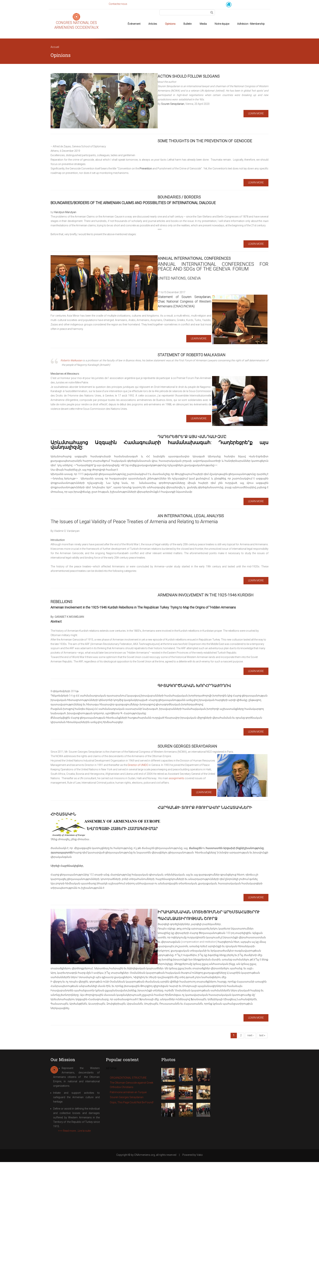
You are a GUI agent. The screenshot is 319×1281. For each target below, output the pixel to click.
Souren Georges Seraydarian (187, 746)
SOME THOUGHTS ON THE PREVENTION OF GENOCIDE (205, 141)
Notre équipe (222, 23)
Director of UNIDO (138, 765)
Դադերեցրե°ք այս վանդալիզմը (192, 436)
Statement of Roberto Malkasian (191, 355)
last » (262, 1035)
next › (250, 1035)
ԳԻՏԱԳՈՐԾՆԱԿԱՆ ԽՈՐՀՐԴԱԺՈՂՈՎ (194, 685)
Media (203, 23)
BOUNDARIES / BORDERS (179, 197)
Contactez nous (118, 3)
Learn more (256, 113)
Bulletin (187, 23)
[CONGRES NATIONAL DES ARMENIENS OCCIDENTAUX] (76, 18)
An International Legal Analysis (191, 516)
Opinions (170, 23)
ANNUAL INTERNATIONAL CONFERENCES (194, 258)
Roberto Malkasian (71, 360)
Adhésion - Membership (251, 23)
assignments (176, 778)
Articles (152, 23)
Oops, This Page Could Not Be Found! (131, 1102)
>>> (74, 1130)
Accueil (55, 46)
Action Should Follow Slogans (189, 76)
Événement (134, 23)
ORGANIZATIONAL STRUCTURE (128, 1077)
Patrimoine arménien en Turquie (128, 1092)
